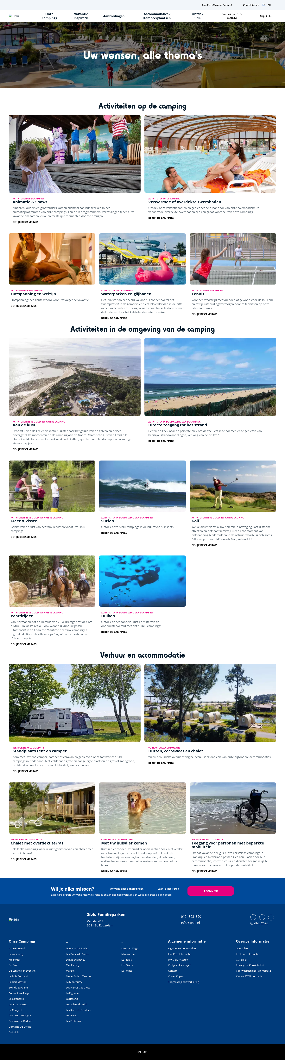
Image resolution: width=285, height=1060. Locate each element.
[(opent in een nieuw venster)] (253, 917)
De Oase (13, 965)
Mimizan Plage (129, 948)
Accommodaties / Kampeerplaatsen (157, 16)
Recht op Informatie (247, 954)
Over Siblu (242, 948)
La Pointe (126, 970)
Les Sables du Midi (76, 1004)
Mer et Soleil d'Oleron (78, 976)
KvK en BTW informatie (249, 976)
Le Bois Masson (18, 982)
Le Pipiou (126, 959)
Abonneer (211, 891)
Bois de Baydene (18, 987)
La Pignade (72, 993)
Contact (172, 970)
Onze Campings (49, 16)
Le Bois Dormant (18, 976)
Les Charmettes (18, 1004)
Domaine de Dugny (20, 1015)
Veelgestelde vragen (179, 965)
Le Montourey (74, 982)
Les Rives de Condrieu (78, 1010)
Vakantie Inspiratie (81, 16)
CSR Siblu (241, 959)
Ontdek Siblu (197, 16)
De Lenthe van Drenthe (22, 970)
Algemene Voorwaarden (182, 948)
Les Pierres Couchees (78, 987)
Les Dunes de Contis (77, 954)
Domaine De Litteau (20, 1026)
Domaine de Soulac (77, 948)
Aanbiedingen (114, 16)
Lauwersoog (16, 954)
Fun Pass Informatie (179, 954)
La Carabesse (16, 998)
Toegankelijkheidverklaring (183, 982)
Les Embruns (73, 1021)
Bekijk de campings (25, 222)
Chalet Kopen (251, 5)
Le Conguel (15, 1010)
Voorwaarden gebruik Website (253, 970)
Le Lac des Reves (75, 959)
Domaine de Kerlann (20, 1021)
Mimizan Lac (128, 954)
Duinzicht (14, 1032)
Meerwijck (14, 959)
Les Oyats (127, 965)
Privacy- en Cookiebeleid (250, 965)
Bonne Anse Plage (19, 993)
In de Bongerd (17, 948)
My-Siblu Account (178, 959)
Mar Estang (72, 965)
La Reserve (72, 998)
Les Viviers (72, 1015)
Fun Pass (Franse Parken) (217, 5)
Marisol (70, 970)
